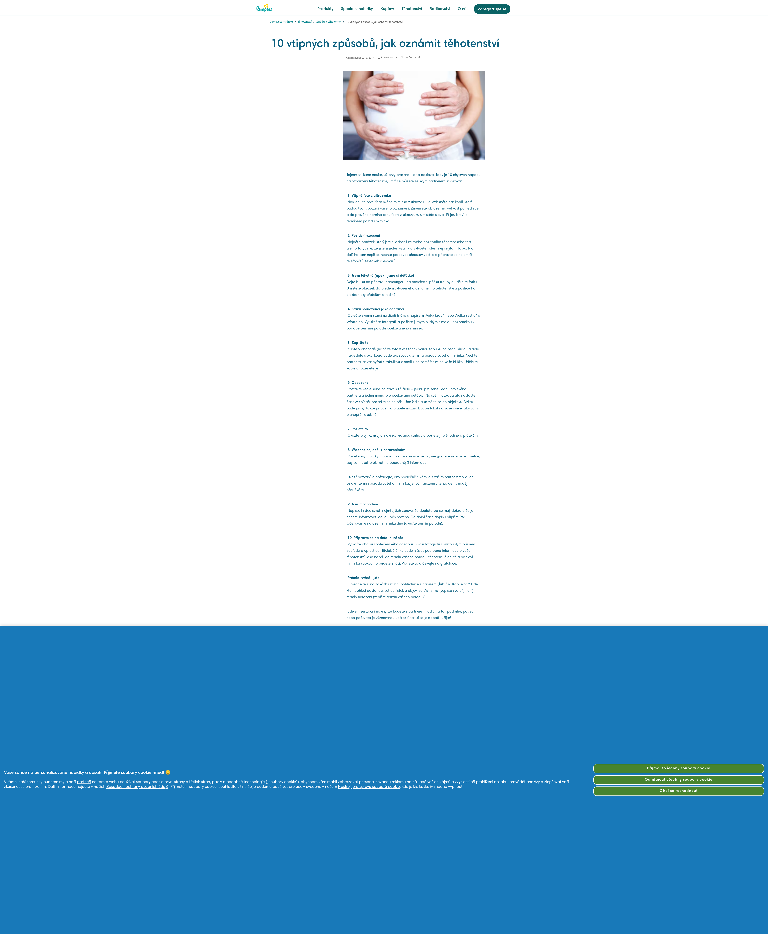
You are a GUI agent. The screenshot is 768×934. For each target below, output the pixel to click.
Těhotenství (412, 9)
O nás (463, 9)
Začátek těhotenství (328, 22)
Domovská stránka (281, 22)
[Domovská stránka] (264, 8)
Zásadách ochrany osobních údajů (137, 787)
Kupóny (387, 9)
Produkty (325, 9)
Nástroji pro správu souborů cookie (369, 787)
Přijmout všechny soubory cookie (678, 768)
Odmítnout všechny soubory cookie (679, 780)
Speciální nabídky (357, 9)
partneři (84, 782)
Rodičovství (440, 9)
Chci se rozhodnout (678, 791)
